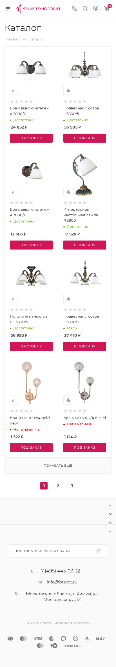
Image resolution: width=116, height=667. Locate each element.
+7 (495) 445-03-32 (59, 571)
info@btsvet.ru (62, 582)
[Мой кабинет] (95, 9)
